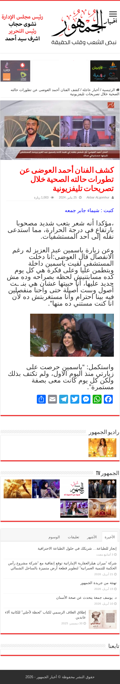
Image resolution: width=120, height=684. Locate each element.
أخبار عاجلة (90, 90)
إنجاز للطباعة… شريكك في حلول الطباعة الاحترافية (77, 548)
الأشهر (92, 537)
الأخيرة (110, 537)
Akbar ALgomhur (98, 197)
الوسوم (54, 537)
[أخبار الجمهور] (60, 25)
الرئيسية (109, 90)
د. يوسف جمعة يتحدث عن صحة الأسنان (86, 597)
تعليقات (73, 537)
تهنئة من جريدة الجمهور (98, 583)
